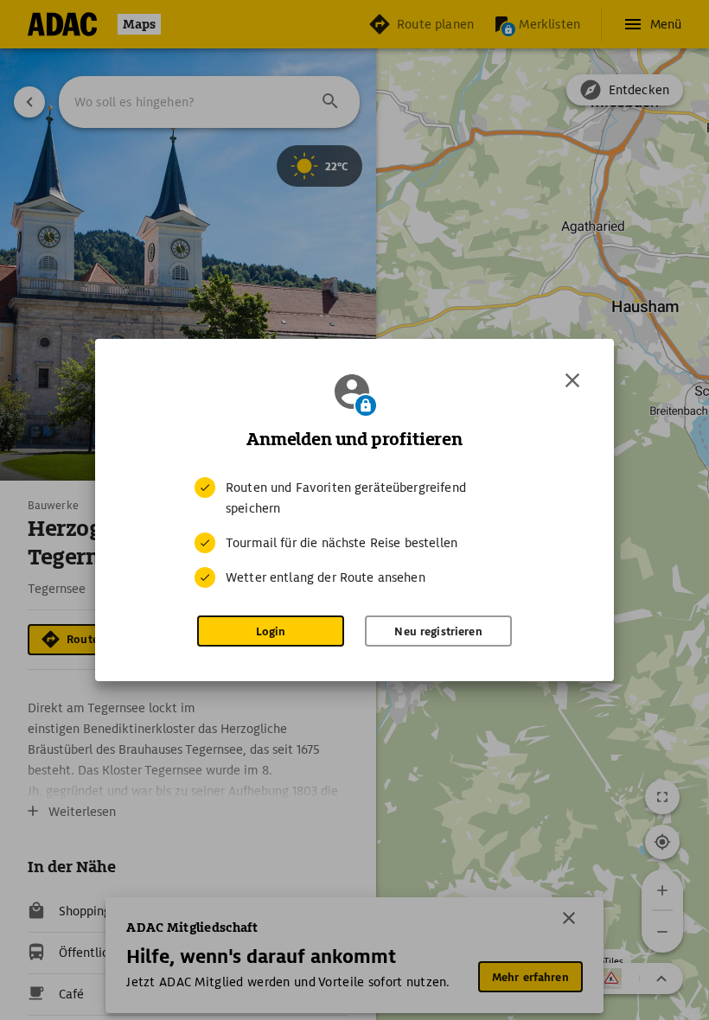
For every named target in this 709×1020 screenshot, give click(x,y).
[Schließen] (572, 380)
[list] (354, 532)
